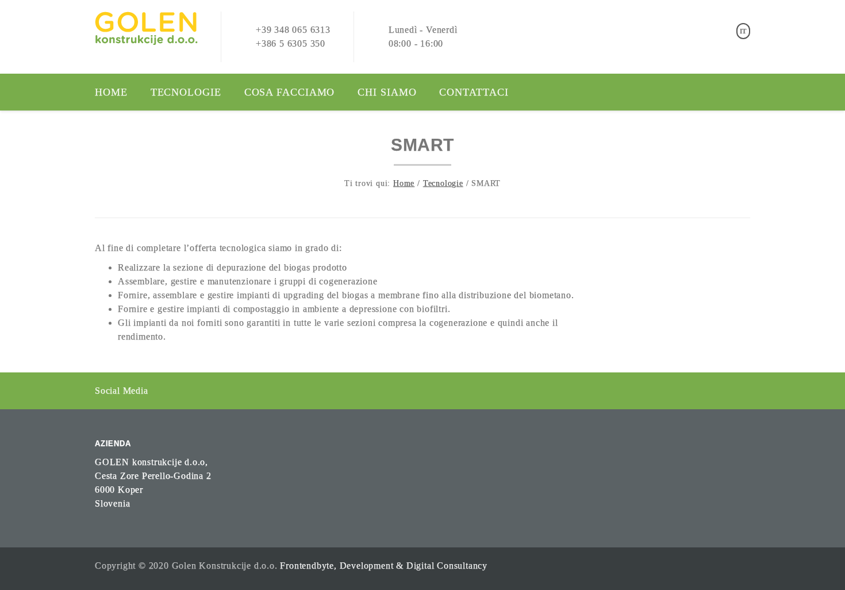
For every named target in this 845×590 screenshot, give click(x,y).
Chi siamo (387, 92)
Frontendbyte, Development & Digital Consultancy (383, 565)
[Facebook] (159, 389)
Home (111, 92)
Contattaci (473, 92)
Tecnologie (186, 92)
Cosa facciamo (289, 92)
